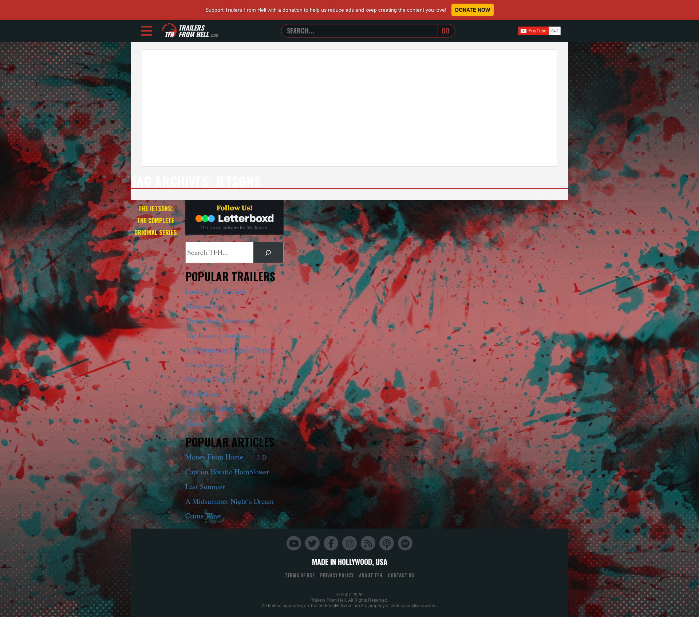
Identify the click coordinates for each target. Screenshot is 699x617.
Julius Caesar (205, 364)
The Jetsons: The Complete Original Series (155, 220)
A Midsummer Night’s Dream (229, 350)
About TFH (370, 575)
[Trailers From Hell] (169, 30)
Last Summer (205, 486)
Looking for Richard (215, 291)
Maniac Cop (203, 306)
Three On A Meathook (218, 321)
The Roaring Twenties (217, 335)
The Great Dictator (213, 408)
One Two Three (207, 379)
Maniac (196, 423)
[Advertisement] (349, 108)
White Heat (202, 394)
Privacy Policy (337, 575)
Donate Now (472, 10)
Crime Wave (203, 516)
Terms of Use (300, 575)
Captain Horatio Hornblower (227, 472)
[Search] (268, 252)
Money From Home (225, 457)
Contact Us (401, 575)
